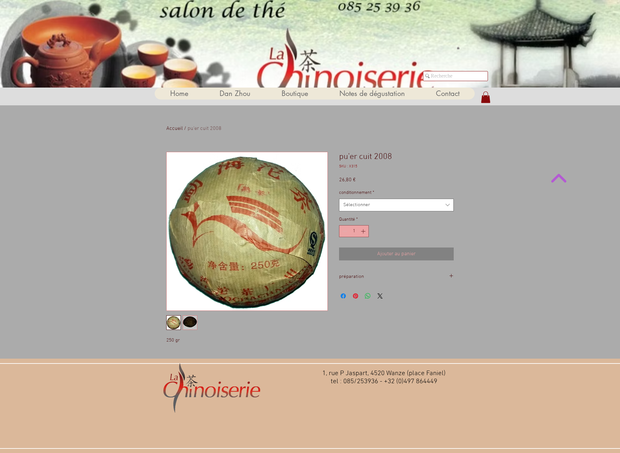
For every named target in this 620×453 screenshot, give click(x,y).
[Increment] (364, 231)
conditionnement (356, 192)
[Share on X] (380, 296)
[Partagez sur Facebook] (343, 296)
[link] (486, 97)
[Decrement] (344, 231)
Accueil (174, 128)
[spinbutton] (354, 231)
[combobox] (396, 205)
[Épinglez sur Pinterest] (355, 296)
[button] (458, 47)
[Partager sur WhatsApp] (368, 296)
